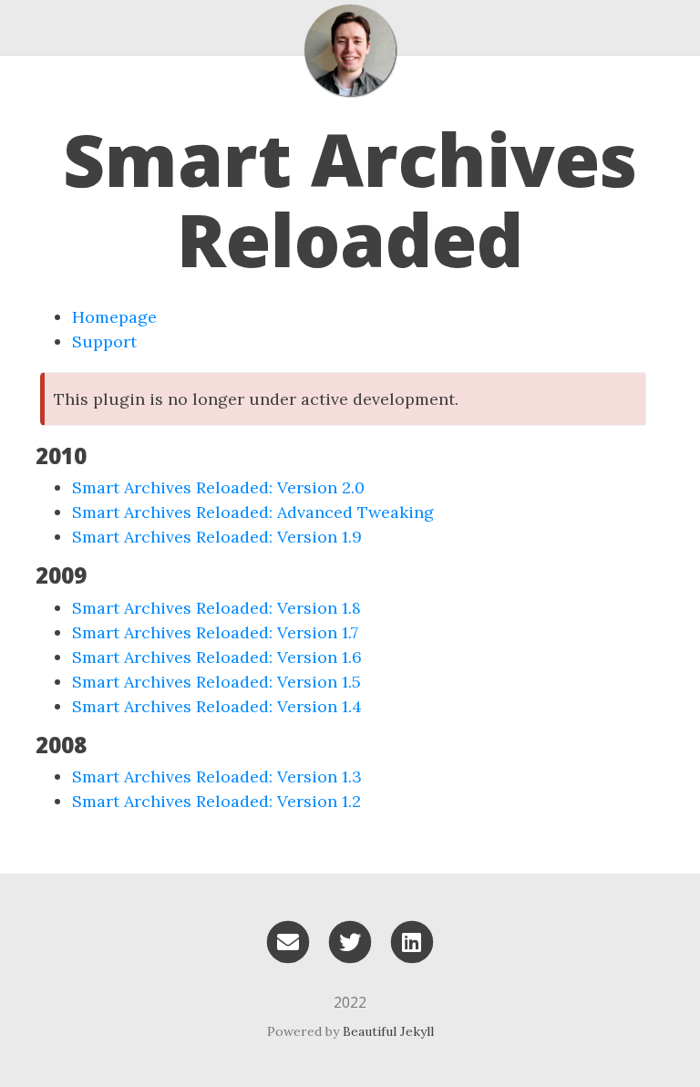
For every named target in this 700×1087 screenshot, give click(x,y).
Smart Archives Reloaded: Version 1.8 (216, 607)
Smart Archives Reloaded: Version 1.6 (217, 657)
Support (104, 341)
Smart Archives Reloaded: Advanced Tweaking (253, 512)
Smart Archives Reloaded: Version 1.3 (217, 776)
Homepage (114, 316)
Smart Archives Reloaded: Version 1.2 (216, 801)
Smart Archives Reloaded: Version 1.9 (217, 536)
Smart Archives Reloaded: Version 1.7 (215, 632)
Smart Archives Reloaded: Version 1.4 (217, 706)
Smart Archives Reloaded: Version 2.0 (218, 487)
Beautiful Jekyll (388, 1031)
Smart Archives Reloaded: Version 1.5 (216, 681)
